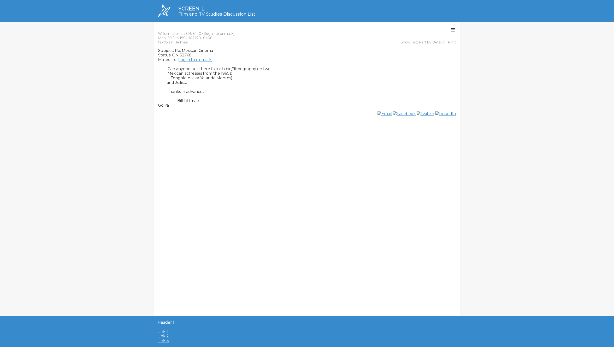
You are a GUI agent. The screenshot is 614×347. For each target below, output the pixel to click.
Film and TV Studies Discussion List (216, 14)
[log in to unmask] (219, 33)
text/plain (165, 42)
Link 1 (163, 331)
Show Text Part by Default (423, 42)
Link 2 (163, 336)
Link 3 (163, 340)
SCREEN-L (191, 9)
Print (452, 42)
